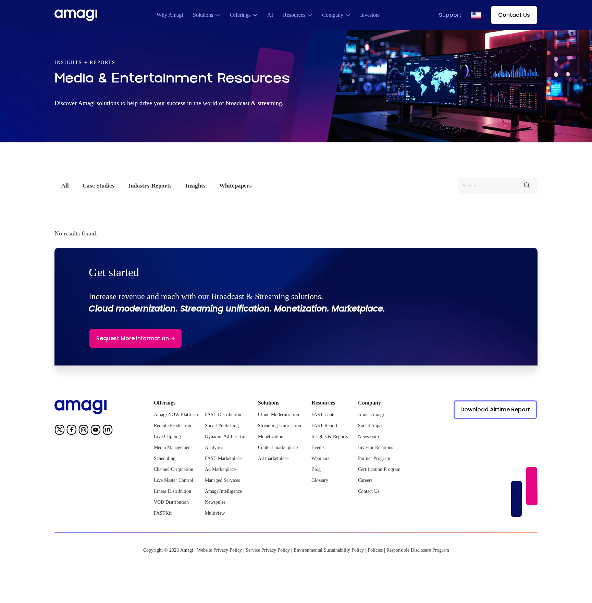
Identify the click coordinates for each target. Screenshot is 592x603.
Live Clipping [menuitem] (167, 436)
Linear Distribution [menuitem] (172, 491)
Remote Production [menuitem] (172, 425)
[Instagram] (83, 431)
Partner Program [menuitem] (374, 458)
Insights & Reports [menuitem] (329, 436)
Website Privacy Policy (219, 550)
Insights (195, 185)
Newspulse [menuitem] (215, 502)
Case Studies (98, 185)
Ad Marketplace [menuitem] (220, 469)
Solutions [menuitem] (203, 15)
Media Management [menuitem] (173, 447)
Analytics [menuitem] (214, 447)
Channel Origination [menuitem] (173, 469)
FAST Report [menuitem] (324, 425)
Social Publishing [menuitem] (222, 425)
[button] (476, 15)
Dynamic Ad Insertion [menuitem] (226, 436)
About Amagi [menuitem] (371, 414)
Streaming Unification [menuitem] (279, 425)
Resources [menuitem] (294, 15)
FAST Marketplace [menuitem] (223, 458)
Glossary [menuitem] (319, 480)
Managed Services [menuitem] (222, 480)
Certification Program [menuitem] (379, 469)
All (65, 185)
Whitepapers (235, 185)
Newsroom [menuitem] (368, 436)
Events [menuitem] (317, 447)
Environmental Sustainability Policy (329, 550)
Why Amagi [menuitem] (170, 15)
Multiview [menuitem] (215, 513)
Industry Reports (150, 185)
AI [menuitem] (270, 15)
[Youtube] (95, 431)
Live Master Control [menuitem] (173, 480)
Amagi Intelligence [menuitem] (223, 491)
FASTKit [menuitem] (163, 513)
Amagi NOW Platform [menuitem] (176, 414)
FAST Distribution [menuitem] (223, 414)
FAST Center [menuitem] (324, 414)
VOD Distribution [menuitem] (171, 502)
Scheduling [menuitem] (164, 458)
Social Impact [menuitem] (371, 425)
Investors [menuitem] (370, 15)
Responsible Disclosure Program (417, 550)
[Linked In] (107, 431)
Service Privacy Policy (268, 550)
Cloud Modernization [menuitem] (278, 414)
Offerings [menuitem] (240, 15)
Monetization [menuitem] (270, 436)
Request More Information (132, 338)
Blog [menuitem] (316, 469)
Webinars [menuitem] (320, 458)
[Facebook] (71, 431)
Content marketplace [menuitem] (278, 447)
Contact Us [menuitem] (368, 491)
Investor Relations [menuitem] (375, 447)
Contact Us (514, 15)
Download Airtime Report (495, 409)
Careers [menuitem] (365, 480)
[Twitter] (59, 431)
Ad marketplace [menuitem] (273, 458)
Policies (375, 550)
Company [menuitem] (332, 15)
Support (450, 15)
